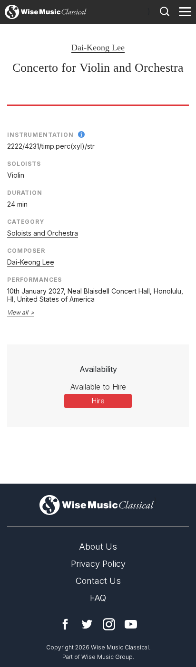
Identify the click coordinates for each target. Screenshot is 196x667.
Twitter (87, 624)
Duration (24, 192)
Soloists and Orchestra (42, 233)
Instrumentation (40, 134)
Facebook (65, 624)
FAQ (98, 598)
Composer (26, 250)
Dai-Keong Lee (98, 47)
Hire (98, 400)
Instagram (109, 624)
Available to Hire (98, 386)
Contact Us (98, 581)
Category (25, 221)
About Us (98, 547)
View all (17, 312)
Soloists (24, 163)
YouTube (131, 624)
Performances (34, 279)
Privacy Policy (98, 564)
